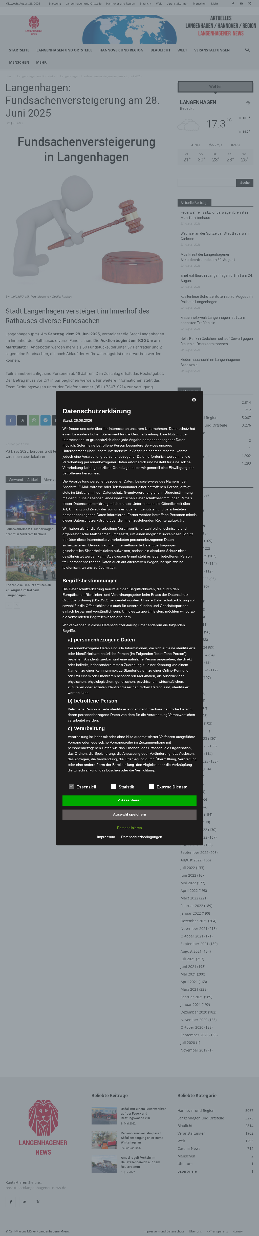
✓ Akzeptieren (129, 800)
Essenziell (86, 787)
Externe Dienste (172, 787)
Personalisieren (129, 828)
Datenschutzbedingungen (141, 837)
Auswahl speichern (129, 815)
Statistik (126, 787)
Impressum (106, 837)
